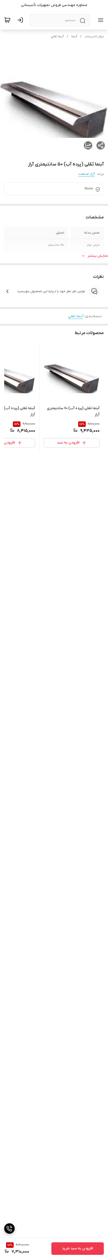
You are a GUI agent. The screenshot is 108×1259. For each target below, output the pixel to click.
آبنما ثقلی (57, 36)
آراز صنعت (86, 173)
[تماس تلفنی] (9, 1228)
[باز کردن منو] (99, 20)
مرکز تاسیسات (94, 36)
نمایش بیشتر (98, 255)
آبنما (74, 36)
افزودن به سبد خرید (77, 1248)
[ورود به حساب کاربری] (21, 20)
